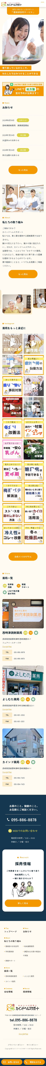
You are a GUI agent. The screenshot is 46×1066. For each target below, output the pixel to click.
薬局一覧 (8, 970)
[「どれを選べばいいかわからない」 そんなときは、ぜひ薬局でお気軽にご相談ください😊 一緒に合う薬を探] (12, 365)
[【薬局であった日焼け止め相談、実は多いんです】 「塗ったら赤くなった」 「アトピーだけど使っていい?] (12, 344)
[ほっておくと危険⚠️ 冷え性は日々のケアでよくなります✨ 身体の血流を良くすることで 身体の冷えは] (12, 534)
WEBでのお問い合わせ (25, 830)
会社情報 (8, 991)
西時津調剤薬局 (11, 976)
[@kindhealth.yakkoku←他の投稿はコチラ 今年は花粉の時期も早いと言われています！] (34, 407)
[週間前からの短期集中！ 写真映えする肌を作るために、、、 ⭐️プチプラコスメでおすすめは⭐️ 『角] (34, 386)
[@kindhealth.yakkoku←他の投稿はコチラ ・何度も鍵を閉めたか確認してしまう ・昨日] (12, 471)
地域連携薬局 (29, 946)
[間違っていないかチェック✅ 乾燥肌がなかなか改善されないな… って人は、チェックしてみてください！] (34, 534)
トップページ (10, 931)
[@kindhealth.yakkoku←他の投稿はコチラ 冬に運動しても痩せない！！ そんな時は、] (12, 428)
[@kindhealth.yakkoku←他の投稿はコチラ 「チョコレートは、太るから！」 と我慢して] (12, 407)
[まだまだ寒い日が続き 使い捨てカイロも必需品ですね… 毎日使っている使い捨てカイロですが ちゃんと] (34, 513)
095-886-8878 (24, 819)
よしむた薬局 (29, 976)
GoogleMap (7, 646)
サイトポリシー (32, 1045)
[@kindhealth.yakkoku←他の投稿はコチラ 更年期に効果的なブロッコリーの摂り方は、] (34, 449)
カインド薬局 (10, 981)
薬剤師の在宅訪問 (12, 946)
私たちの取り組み (12, 941)
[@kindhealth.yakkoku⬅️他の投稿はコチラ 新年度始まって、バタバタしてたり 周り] (12, 513)
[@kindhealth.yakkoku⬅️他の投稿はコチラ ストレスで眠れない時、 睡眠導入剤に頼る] (34, 492)
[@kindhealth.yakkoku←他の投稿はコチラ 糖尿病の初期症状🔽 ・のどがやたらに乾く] (34, 471)
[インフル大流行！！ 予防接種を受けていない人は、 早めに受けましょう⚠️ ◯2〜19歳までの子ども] (34, 428)
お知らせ (23, 120)
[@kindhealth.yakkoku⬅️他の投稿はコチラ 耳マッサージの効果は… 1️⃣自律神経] (12, 492)
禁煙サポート (10, 960)
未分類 (23, 135)
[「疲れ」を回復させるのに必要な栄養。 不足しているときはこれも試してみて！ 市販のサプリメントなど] (34, 365)
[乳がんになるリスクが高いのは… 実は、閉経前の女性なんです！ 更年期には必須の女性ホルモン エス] (12, 449)
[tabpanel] (23, 40)
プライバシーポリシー (16, 1045)
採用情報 (27, 991)
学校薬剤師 (9, 951)
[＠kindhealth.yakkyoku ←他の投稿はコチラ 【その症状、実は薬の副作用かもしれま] (34, 344)
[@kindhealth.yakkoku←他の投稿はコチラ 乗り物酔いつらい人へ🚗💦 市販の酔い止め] (12, 386)
